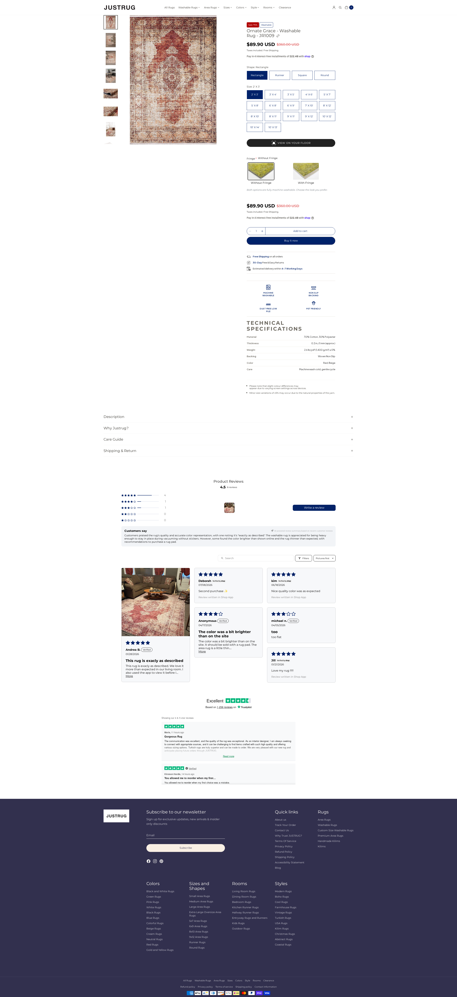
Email (150, 835)
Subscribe (186, 847)
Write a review (314, 507)
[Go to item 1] (229, 508)
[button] (143, 495)
